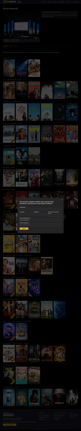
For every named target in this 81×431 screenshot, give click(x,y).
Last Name (36, 212)
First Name (22, 212)
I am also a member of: (24, 222)
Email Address (23, 207)
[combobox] (40, 225)
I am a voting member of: (25, 218)
